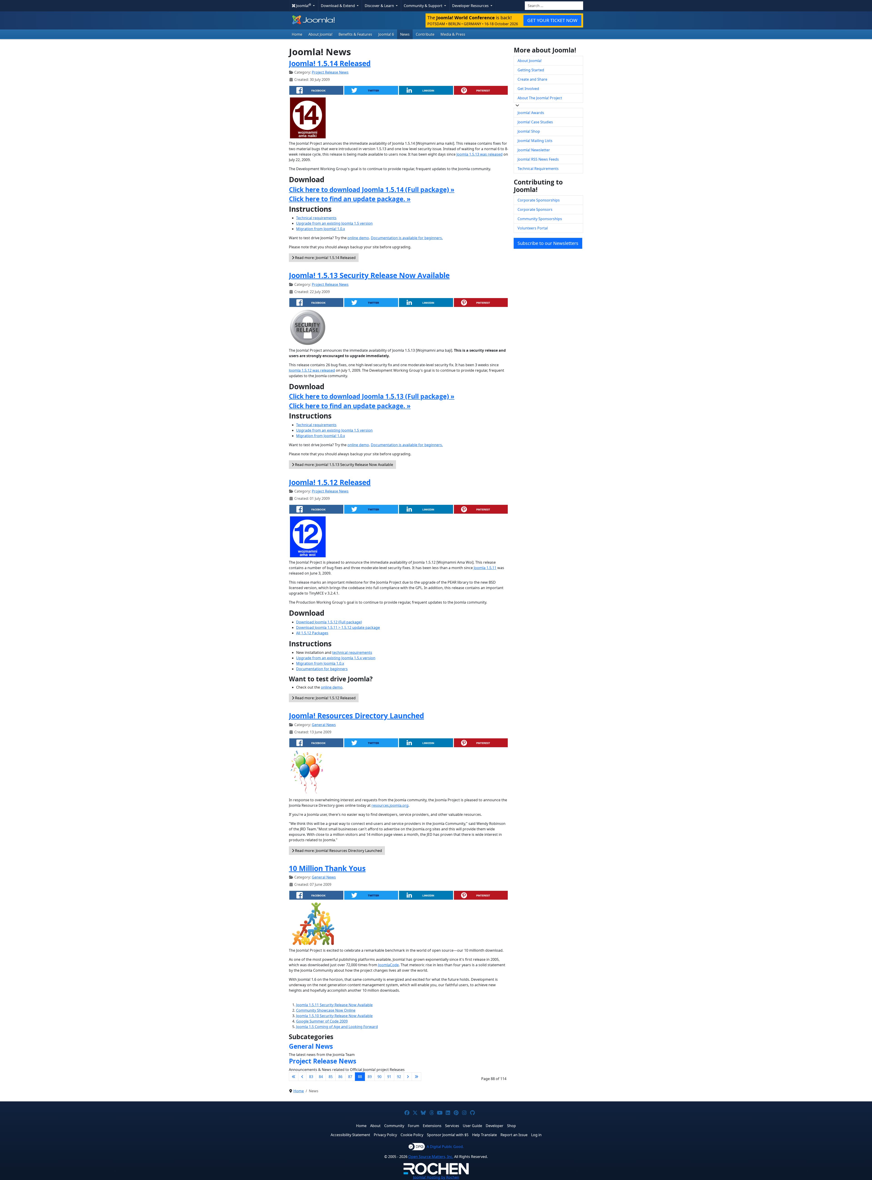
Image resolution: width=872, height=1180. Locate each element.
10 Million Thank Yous (327, 868)
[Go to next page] (408, 1076)
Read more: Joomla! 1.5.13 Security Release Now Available (343, 464)
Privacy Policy (385, 1134)
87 (350, 1076)
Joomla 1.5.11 (485, 567)
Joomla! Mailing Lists (535, 140)
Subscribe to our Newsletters (548, 243)
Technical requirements (316, 217)
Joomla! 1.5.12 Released (330, 482)
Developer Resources (471, 5)
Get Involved (528, 88)
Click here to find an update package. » (350, 198)
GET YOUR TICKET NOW (552, 20)
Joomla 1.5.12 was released (312, 370)
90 (379, 1076)
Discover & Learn (380, 5)
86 (340, 1076)
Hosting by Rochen (436, 1177)
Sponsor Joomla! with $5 (447, 1134)
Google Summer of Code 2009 (322, 1021)
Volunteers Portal (533, 228)
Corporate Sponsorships (539, 200)
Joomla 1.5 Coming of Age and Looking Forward (337, 1026)
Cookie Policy (412, 1134)
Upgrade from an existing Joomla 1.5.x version (335, 657)
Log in (536, 1134)
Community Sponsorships (540, 218)
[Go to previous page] (302, 1076)
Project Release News (330, 72)
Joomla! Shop (529, 131)
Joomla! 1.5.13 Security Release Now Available (369, 275)
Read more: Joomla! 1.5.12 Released (325, 697)
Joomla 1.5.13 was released (479, 154)
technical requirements (352, 652)
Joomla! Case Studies (535, 121)
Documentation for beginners (322, 668)
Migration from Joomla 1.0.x (320, 663)
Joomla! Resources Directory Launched (356, 715)
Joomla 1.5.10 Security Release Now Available (334, 1015)
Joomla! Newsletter (534, 149)
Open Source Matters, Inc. (430, 1156)
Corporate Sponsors (535, 209)
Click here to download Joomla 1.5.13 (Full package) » (371, 396)
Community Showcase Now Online (325, 1010)
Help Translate (484, 1134)
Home (297, 34)
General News (324, 724)
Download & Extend (338, 5)
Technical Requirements (538, 168)
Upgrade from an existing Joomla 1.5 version (334, 223)
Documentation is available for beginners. (407, 237)
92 (399, 1076)
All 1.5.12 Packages (312, 632)
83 (311, 1076)
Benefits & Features (355, 34)
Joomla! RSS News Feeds (538, 159)
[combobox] (554, 5)
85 (331, 1076)
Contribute (425, 34)
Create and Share (532, 79)
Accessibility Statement (350, 1134)
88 (360, 1076)
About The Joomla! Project (540, 97)
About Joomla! (320, 34)
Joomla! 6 (386, 34)
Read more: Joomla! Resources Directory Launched (338, 850)
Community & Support (423, 5)
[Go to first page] (293, 1076)
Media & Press (453, 34)
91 (389, 1076)
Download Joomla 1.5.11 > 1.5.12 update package (338, 627)
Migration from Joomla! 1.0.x (320, 228)
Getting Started (531, 69)
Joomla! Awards (531, 112)
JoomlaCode (388, 964)
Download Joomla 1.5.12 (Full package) (329, 622)
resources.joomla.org (390, 805)
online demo (358, 237)
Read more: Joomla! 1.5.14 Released (325, 257)
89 (370, 1076)
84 (321, 1076)
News (405, 34)
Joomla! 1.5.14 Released (330, 63)
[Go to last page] (416, 1076)
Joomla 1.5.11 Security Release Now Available (334, 1004)
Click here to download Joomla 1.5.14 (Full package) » (371, 189)
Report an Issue (514, 1134)
